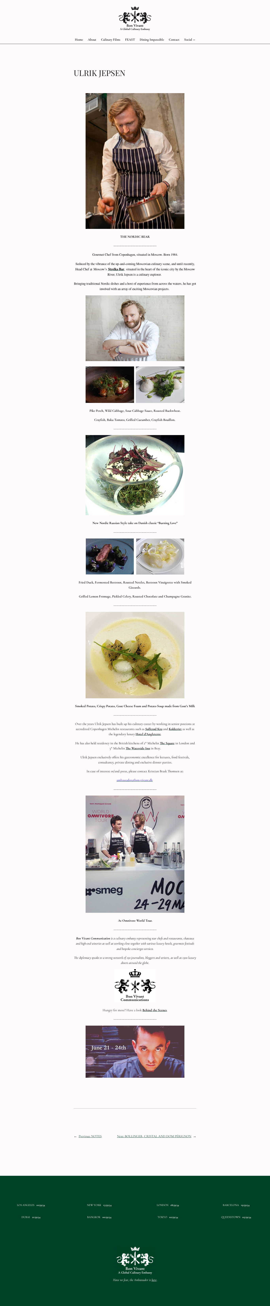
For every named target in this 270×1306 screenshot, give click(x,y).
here (154, 1280)
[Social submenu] (194, 40)
